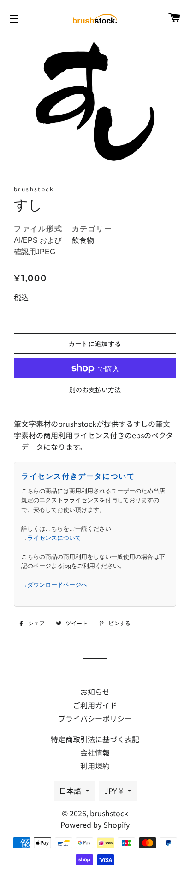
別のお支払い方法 (95, 389)
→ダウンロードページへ (54, 584)
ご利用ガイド (95, 704)
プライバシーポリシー (95, 718)
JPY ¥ (113, 790)
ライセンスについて (54, 537)
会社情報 (95, 752)
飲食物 (83, 240)
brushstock (109, 813)
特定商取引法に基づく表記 (95, 739)
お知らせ (95, 691)
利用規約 (95, 765)
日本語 (70, 790)
